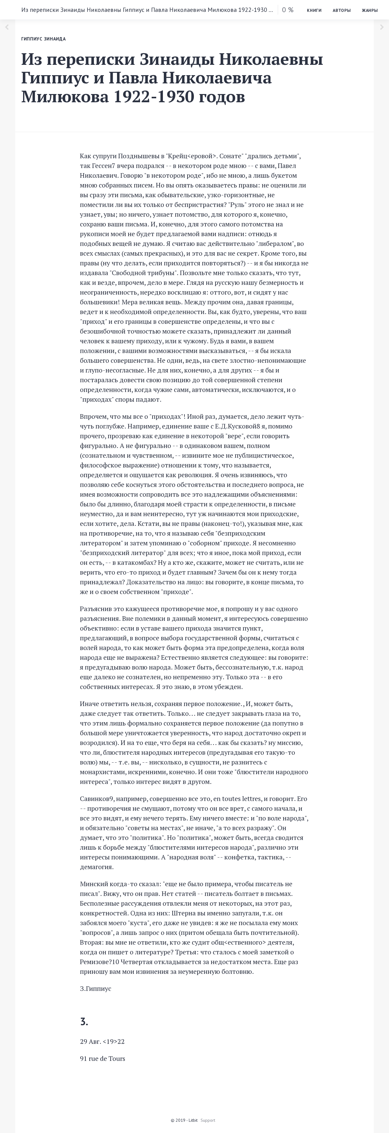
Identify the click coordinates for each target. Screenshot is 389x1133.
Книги (314, 10)
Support (208, 1120)
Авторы (342, 10)
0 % (288, 9)
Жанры (370, 10)
